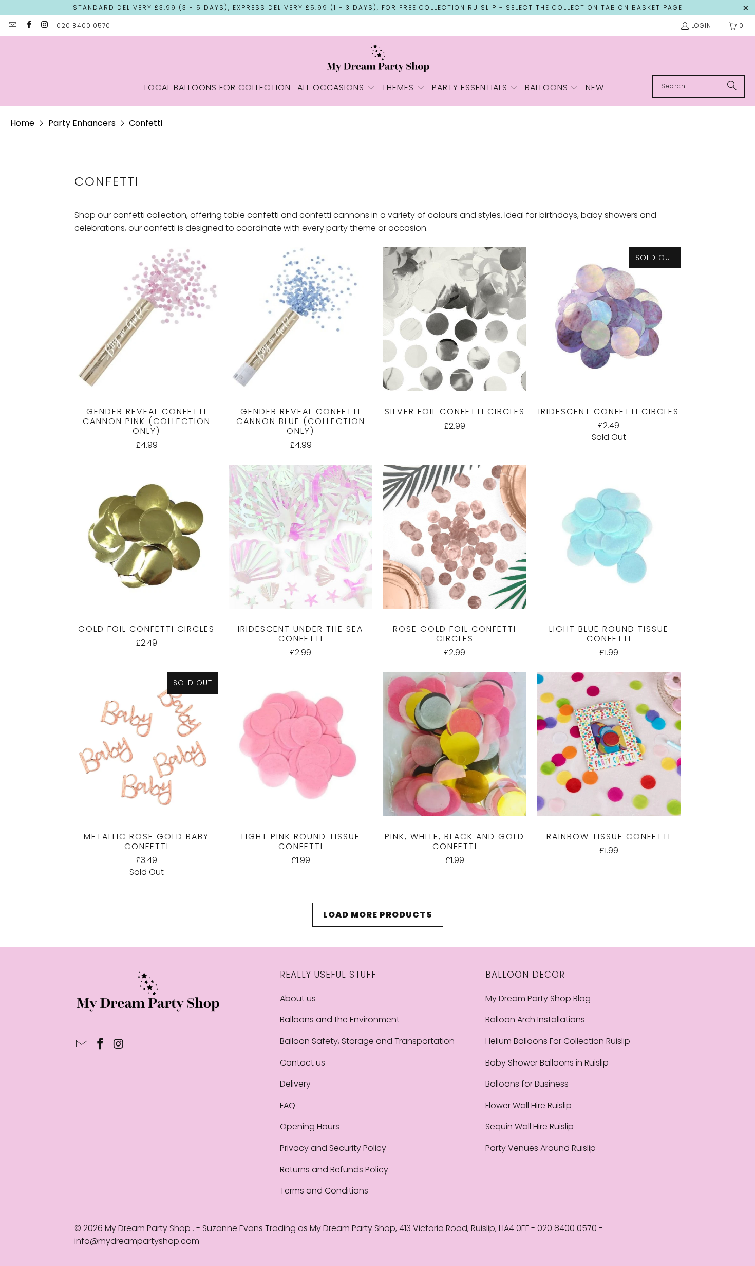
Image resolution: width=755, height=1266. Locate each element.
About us (298, 998)
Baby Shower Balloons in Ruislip (547, 1063)
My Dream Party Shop (149, 1228)
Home (22, 123)
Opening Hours (309, 1126)
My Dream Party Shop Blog (538, 998)
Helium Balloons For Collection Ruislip (557, 1041)
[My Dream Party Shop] (377, 58)
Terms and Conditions (324, 1191)
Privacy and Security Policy (333, 1148)
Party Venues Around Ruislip (540, 1148)
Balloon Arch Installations (535, 1019)
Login (701, 25)
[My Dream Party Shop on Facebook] (28, 25)
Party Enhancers (82, 123)
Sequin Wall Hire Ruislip (529, 1126)
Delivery (295, 1084)
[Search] (732, 86)
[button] (336, 88)
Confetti (145, 123)
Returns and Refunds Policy (334, 1170)
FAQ (287, 1105)
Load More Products (377, 915)
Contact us (302, 1063)
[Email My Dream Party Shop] (12, 25)
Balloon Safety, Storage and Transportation (367, 1041)
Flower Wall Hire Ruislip (528, 1105)
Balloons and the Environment (340, 1019)
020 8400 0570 (83, 25)
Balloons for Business (527, 1084)
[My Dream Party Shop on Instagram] (44, 25)
